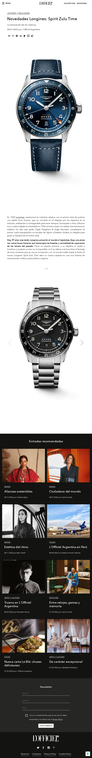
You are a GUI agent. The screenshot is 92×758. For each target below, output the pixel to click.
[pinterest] (17, 36)
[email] (9, 36)
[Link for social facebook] (43, 748)
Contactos (36, 754)
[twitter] (24, 36)
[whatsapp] (28, 36)
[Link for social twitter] (38, 748)
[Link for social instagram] (48, 748)
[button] (82, 342)
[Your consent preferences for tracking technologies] (88, 754)
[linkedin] (21, 36)
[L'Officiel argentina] (46, 3)
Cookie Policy (65, 754)
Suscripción (69, 3)
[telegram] (32, 36)
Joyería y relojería (18, 13)
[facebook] (13, 36)
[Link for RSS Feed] (54, 748)
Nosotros (25, 754)
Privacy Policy (57, 719)
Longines (20, 217)
